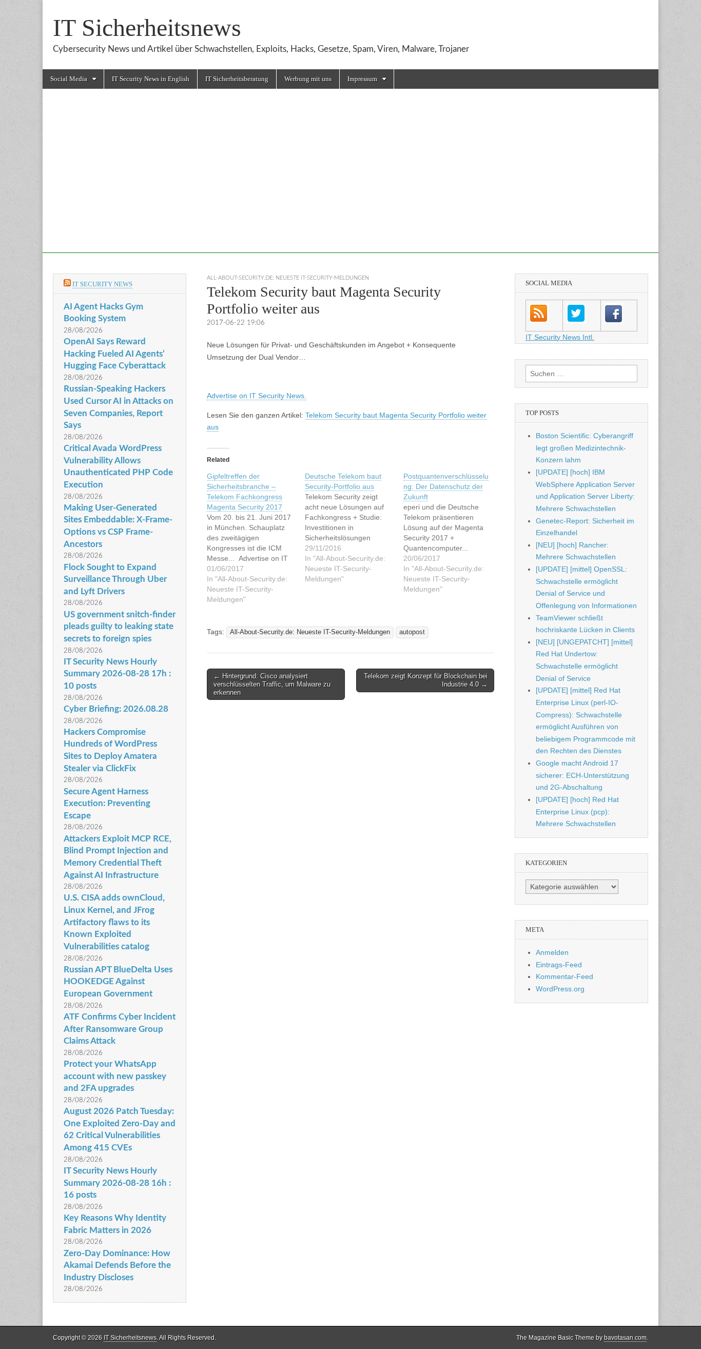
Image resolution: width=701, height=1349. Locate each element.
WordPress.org (560, 989)
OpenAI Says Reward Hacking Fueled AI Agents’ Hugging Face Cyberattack (115, 353)
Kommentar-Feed (564, 976)
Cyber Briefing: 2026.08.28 (116, 709)
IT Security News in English (150, 79)
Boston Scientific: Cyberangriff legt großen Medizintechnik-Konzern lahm (584, 448)
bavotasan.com (625, 1337)
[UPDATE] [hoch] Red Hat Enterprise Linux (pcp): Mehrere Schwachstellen (577, 811)
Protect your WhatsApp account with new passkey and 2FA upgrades (115, 1076)
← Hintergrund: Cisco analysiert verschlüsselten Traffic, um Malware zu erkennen (271, 684)
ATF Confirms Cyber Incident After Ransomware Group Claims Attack (120, 1028)
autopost (412, 632)
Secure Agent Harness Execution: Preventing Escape (107, 803)
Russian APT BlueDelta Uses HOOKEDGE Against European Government (118, 981)
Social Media (68, 79)
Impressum (362, 79)
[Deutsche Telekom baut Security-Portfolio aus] (354, 527)
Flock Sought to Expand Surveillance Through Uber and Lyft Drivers (115, 579)
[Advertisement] (350, 181)
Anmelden (552, 952)
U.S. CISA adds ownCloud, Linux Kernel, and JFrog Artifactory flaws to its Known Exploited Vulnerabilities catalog (114, 922)
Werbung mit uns (308, 79)
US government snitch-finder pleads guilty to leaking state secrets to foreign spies (120, 626)
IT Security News (102, 284)
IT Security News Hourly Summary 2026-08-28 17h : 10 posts (117, 673)
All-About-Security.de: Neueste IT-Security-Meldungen (288, 278)
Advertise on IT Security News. (256, 396)
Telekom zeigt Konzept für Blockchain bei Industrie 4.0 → (426, 680)
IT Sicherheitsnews (147, 27)
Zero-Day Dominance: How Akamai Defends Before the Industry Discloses (117, 1265)
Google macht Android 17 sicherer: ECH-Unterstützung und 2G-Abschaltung (582, 775)
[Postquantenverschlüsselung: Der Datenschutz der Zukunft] (452, 532)
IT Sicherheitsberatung (236, 79)
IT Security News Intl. (559, 337)
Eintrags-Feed (559, 965)
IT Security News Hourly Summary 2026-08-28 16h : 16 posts (117, 1182)
